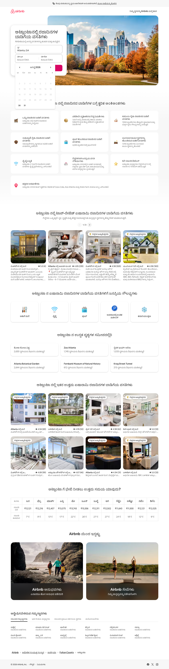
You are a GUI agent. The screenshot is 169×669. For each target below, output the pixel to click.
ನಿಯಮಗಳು (41, 664)
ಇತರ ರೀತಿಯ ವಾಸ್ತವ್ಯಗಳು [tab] (41, 619)
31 (25, 105)
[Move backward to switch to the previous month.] (20, 67)
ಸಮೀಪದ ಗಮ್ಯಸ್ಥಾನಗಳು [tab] (19, 619)
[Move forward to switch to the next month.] (50, 67)
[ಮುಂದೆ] (89, 225)
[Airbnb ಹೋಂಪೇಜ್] (17, 11)
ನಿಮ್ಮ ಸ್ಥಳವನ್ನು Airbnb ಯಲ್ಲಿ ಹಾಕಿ (143, 11)
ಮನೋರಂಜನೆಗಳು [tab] (92, 619)
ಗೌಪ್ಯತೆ (32, 664)
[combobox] (38, 50)
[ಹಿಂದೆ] (79, 225)
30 (19, 105)
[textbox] (27, 59)
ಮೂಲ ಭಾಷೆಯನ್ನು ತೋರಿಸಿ (107, 3)
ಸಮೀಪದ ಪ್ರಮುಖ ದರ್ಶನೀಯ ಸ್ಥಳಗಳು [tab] (67, 619)
